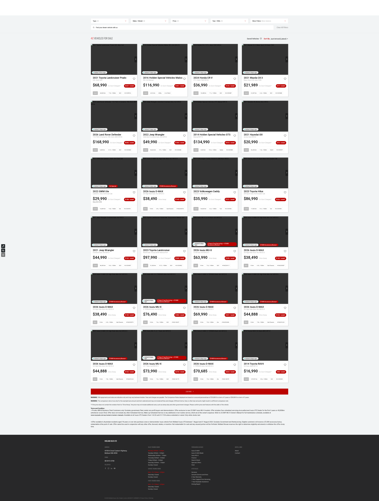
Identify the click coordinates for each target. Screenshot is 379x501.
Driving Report (195, 484)
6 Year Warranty (196, 477)
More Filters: (256, 21)
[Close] (3, 255)
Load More (189, 391)
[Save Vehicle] (134, 79)
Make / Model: (138, 21)
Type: (95, 21)
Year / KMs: (216, 21)
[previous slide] (92, 59)
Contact (237, 453)
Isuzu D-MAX (195, 450)
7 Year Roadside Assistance (200, 482)
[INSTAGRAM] (108, 468)
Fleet (193, 465)
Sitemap (151, 498)
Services (194, 472)
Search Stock (195, 460)
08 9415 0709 (109, 461)
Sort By (267, 39)
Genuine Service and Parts (199, 474)
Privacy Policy (144, 498)
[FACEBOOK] (105, 468)
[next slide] (135, 59)
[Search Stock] (3, 250)
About (237, 450)
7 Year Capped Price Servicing (200, 479)
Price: (175, 21)
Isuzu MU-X (195, 455)
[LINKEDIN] (111, 468)
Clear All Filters (282, 27)
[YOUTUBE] (114, 468)
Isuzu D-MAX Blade (197, 453)
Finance (194, 458)
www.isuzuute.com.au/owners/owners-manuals (107, 415)
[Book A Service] (3, 246)
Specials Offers (196, 462)
